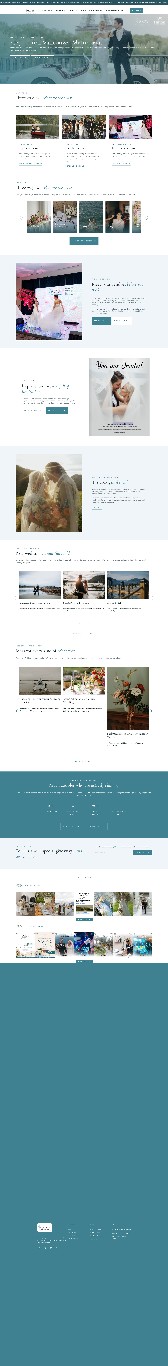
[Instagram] (39, 1248)
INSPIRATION (60, 10)
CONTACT (122, 10)
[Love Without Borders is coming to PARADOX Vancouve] (44, 945)
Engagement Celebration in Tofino (91, 602)
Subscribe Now (143, 852)
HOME (44, 10)
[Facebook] (50, 1248)
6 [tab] (89, 624)
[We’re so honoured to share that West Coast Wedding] (84, 904)
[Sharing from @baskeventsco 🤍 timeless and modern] (64, 904)
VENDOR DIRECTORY (96, 10)
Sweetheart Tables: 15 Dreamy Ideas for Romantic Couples (83, 731)
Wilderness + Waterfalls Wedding (46, 607)
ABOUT (51, 10)
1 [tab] (79, 624)
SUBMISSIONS (111, 10)
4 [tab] (85, 624)
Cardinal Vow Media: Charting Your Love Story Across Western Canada (37, 702)
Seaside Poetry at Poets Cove (132, 602)
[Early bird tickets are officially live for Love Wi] (25, 945)
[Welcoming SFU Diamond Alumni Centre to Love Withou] (103, 945)
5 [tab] (87, 624)
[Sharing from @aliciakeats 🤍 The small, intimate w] (142, 904)
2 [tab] (81, 624)
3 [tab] (83, 624)
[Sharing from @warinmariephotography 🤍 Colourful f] (103, 904)
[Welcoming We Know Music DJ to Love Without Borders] (84, 945)
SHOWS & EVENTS (76, 10)
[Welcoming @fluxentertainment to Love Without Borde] (142, 945)
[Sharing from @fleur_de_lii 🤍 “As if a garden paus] (25, 904)
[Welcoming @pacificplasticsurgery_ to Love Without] (123, 945)
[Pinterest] (56, 1248)
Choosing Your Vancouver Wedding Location (127, 700)
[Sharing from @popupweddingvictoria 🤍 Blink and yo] (123, 904)
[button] (3, 49)
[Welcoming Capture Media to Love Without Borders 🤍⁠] (64, 945)
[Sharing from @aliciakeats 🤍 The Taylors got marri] (44, 904)
